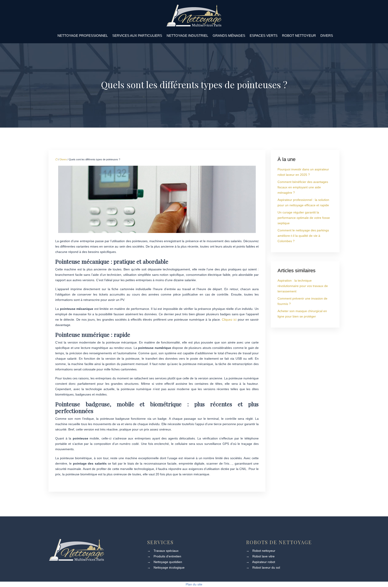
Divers (326, 35)
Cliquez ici (229, 319)
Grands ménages (229, 35)
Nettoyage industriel (187, 35)
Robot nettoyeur (299, 35)
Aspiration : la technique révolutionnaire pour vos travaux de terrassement (303, 286)
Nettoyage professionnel (82, 35)
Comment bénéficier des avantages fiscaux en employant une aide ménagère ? (303, 187)
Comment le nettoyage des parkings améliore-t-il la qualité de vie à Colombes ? (303, 235)
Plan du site (194, 584)
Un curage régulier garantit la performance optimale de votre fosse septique (304, 218)
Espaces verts (264, 35)
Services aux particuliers (137, 35)
